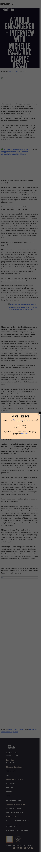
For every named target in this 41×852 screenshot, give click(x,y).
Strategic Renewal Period (21, 420)
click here (24, 434)
